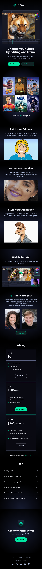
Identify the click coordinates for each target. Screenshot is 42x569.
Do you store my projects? (12, 482)
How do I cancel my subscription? (14, 498)
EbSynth (22, 4)
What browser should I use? (13, 476)
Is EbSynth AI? (8, 471)
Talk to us (28, 455)
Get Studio (21, 445)
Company (28, 557)
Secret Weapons (17, 301)
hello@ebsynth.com (21, 560)
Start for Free (21, 376)
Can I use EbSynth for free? (13, 493)
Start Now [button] (13, 64)
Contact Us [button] (21, 333)
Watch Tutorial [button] (27, 64)
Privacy (21, 557)
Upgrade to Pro (20, 409)
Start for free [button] (21, 539)
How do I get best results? (12, 487)
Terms (12, 557)
